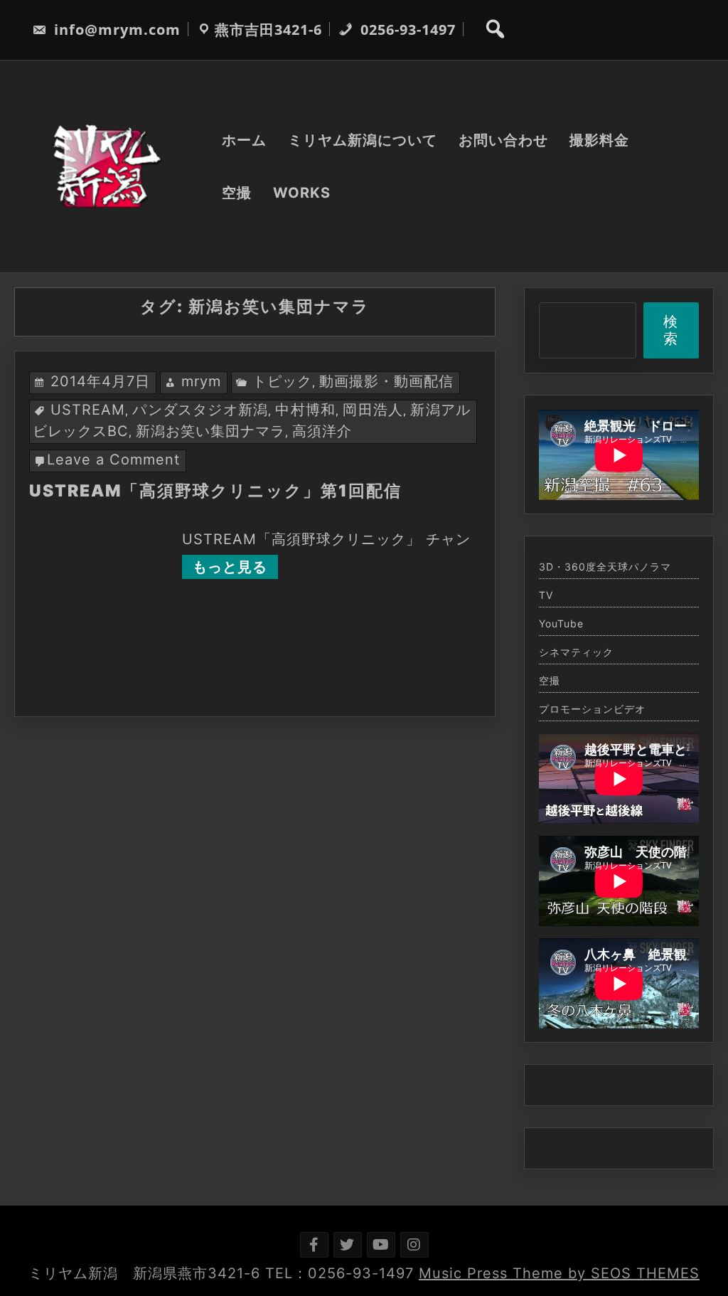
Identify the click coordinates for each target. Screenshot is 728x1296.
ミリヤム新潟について (362, 140)
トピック (282, 381)
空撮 (237, 192)
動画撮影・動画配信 (386, 381)
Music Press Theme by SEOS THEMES (559, 1273)
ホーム (244, 140)
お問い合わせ (503, 140)
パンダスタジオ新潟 (200, 409)
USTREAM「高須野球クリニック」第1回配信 (215, 491)
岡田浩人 (373, 409)
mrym (201, 381)
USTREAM (87, 409)
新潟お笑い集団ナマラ (210, 431)
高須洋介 (322, 431)
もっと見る (230, 566)
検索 (670, 330)
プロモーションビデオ (592, 709)
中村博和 (305, 409)
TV (546, 595)
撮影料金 (599, 140)
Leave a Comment (113, 459)
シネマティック (576, 652)
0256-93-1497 (406, 29)
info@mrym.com (115, 29)
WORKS (302, 192)
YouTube (561, 624)
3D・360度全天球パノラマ (605, 567)
